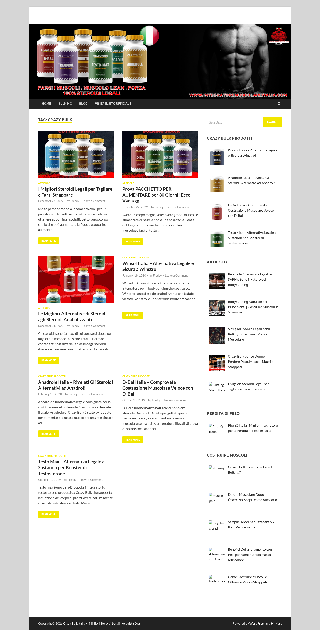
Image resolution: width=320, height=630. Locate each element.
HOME (46, 103)
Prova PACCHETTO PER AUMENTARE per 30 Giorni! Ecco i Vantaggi (157, 195)
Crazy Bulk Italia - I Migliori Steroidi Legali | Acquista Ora (101, 623)
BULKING (65, 103)
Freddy (75, 201)
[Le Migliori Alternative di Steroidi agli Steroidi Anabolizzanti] (76, 281)
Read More (47, 239)
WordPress (257, 623)
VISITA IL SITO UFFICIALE (113, 103)
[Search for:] (244, 122)
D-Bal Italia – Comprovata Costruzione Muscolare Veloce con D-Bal (157, 388)
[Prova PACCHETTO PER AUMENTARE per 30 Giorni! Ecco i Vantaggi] (160, 156)
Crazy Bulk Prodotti (136, 257)
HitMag (276, 623)
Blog (83, 103)
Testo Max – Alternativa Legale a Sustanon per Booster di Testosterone (71, 467)
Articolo (44, 183)
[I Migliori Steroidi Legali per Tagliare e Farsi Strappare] (76, 156)
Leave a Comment (94, 201)
